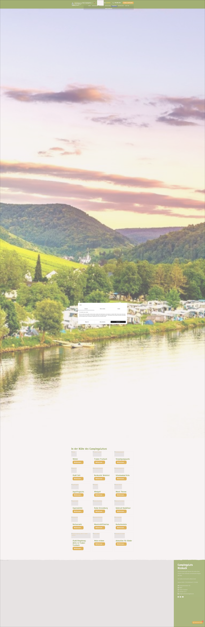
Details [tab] (119, 308)
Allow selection (102, 321)
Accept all (118, 321)
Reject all (87, 321)
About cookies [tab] (102, 308)
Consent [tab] (86, 308)
